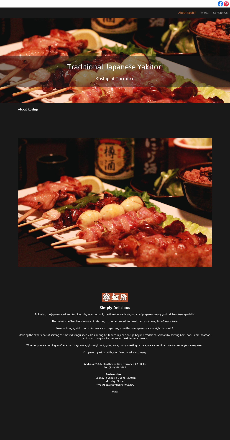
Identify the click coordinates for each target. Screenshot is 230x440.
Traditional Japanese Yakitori (115, 67)
